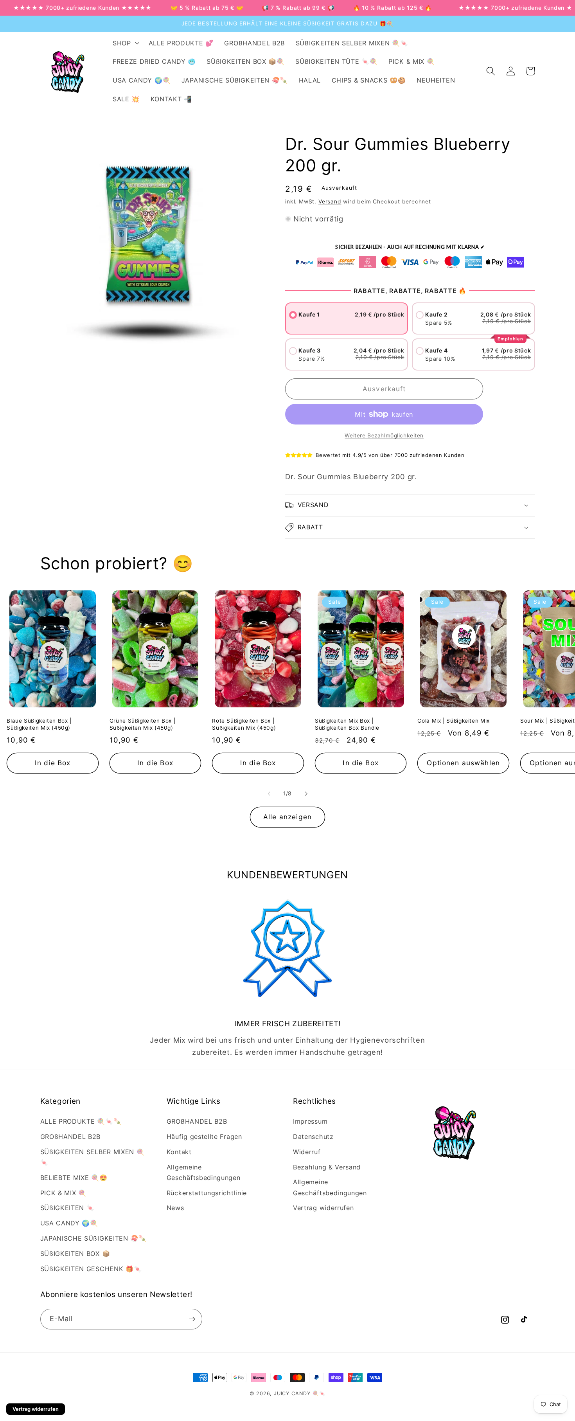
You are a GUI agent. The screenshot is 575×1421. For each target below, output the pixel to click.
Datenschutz (313, 1136)
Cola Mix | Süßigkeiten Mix (453, 721)
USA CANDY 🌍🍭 (69, 1223)
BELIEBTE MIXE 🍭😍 (74, 1178)
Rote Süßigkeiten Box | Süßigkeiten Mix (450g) (244, 724)
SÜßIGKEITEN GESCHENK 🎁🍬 (91, 1269)
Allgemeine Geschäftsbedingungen (204, 1172)
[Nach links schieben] (269, 793)
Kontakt (179, 1152)
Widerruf (307, 1152)
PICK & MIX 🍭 (63, 1193)
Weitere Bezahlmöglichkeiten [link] (384, 435)
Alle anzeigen (287, 817)
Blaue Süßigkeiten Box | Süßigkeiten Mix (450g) (39, 724)
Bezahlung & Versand (327, 1167)
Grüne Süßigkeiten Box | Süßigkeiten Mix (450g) (143, 724)
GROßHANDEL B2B (70, 1136)
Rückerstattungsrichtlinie (207, 1193)
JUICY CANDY (292, 1393)
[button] (125, 43)
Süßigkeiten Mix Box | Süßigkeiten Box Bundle (347, 724)
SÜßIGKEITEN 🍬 (67, 1208)
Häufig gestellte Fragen (204, 1136)
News (175, 1208)
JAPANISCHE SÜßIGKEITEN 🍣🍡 (93, 1238)
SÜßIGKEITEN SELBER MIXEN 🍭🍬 (92, 1157)
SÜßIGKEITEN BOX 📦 (75, 1253)
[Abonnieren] (192, 1319)
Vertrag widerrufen (323, 1208)
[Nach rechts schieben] (305, 793)
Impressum (310, 1121)
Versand (329, 201)
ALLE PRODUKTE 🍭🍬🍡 (81, 1121)
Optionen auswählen (463, 763)
